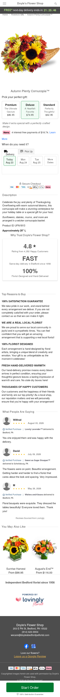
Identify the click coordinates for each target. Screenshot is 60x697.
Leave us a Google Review (30, 656)
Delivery (10, 153)
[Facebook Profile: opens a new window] (26, 646)
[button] (53, 689)
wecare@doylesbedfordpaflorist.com (30, 635)
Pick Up (29, 151)
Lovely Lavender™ (34, 429)
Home (5, 14)
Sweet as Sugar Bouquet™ (37, 460)
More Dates (50, 161)
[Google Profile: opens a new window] (33, 646)
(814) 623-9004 (30, 631)
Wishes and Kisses (34, 494)
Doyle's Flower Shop (30, 3)
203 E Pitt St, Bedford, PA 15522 (30, 628)
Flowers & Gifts (17, 14)
